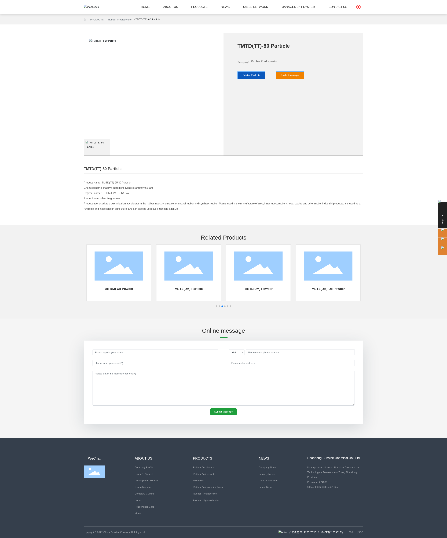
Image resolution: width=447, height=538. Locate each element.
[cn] (358, 6)
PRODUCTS (97, 19)
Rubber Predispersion (120, 19)
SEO (360, 532)
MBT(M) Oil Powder (118, 289)
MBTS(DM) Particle (189, 289)
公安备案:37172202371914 (304, 532)
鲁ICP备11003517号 (332, 532)
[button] (216, 306)
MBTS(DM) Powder (258, 289)
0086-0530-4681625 (326, 487)
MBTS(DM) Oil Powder (328, 289)
